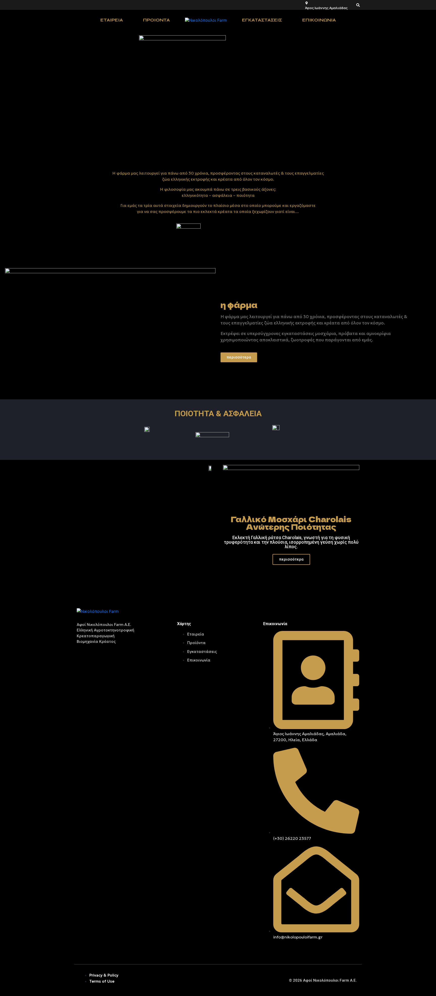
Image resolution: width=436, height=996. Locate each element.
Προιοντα (156, 20)
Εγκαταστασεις (262, 20)
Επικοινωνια (319, 20)
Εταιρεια (111, 20)
